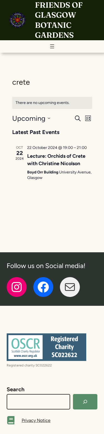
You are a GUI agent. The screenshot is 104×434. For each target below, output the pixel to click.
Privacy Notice (36, 420)
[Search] (85, 401)
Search (15, 389)
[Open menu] (52, 46)
